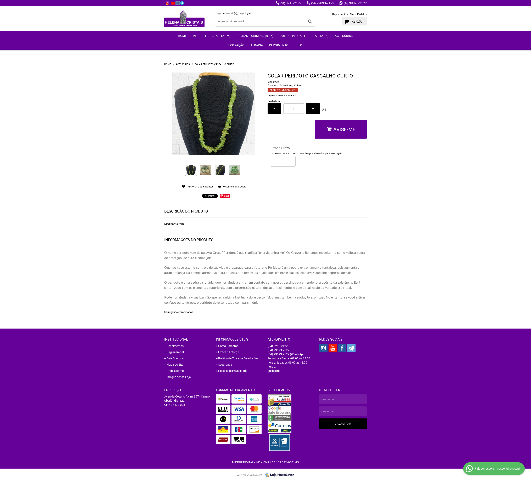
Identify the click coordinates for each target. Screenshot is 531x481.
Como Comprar (228, 346)
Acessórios (344, 36)
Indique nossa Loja (179, 377)
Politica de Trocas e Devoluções (238, 358)
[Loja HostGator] (278, 475)
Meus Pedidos (358, 14)
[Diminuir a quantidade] (274, 108)
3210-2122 (291, 3)
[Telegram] (182, 3)
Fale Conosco (175, 358)
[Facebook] (177, 3)
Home (182, 36)
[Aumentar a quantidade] (313, 108)
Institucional (176, 339)
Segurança (225, 364)
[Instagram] (167, 3)
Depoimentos (340, 14)
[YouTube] (173, 3)
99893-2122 (322, 3)
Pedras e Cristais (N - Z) (255, 36)
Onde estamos (176, 371)
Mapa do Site (175, 364)
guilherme (274, 371)
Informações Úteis (232, 339)
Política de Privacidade (232, 371)
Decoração (236, 45)
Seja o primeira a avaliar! (282, 95)
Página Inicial (175, 352)
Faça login (245, 13)
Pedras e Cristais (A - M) (211, 36)
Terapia (257, 45)
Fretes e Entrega (228, 352)
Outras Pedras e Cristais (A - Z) (304, 36)
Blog (300, 45)
